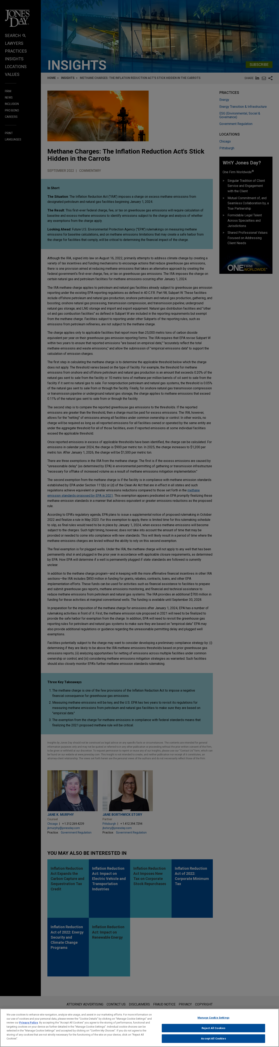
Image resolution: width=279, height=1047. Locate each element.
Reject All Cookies (213, 1028)
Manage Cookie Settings (213, 1017)
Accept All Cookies (213, 1038)
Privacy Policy (28, 1022)
